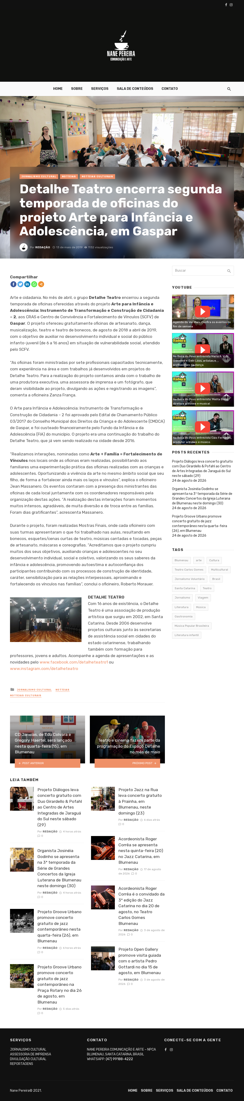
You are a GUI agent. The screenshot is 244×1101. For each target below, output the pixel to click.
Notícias (69, 176)
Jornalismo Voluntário (190, 579)
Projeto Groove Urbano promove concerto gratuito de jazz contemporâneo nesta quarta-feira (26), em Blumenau (59, 926)
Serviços (99, 89)
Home (58, 89)
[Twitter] (20, 284)
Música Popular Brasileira (192, 625)
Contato (170, 89)
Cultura (214, 560)
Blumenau (181, 560)
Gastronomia (184, 616)
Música (201, 607)
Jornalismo (182, 597)
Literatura (181, 607)
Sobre (77, 89)
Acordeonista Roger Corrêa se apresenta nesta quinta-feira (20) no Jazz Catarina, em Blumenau (140, 851)
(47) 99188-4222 (119, 1059)
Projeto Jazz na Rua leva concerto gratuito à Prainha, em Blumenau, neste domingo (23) (140, 801)
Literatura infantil (187, 635)
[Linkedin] (27, 284)
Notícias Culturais (97, 176)
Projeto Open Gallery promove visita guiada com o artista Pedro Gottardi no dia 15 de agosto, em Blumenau (139, 961)
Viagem (203, 597)
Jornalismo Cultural (38, 176)
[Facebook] (13, 284)
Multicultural (219, 569)
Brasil (216, 579)
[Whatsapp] (34, 284)
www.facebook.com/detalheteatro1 (74, 662)
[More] (41, 284)
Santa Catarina (185, 588)
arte (199, 560)
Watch (202, 311)
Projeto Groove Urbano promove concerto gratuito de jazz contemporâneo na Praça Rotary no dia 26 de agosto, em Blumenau (59, 984)
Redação (42, 247)
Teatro (207, 588)
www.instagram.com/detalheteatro (44, 668)
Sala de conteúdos (135, 89)
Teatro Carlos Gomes (189, 569)
